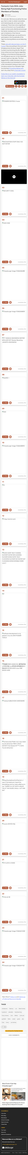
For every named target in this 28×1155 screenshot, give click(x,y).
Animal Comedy (5, 1120)
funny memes (5, 1015)
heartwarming (18, 1012)
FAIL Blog (3, 1115)
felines (16, 1015)
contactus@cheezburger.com (9, 1144)
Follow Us (13, 997)
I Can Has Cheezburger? (14, 1)
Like (5, 1027)
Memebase (4, 1117)
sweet (13, 1019)
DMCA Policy (24, 1152)
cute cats (22, 1015)
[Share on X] (19, 86)
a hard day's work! (20, 70)
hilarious (11, 1008)
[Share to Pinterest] (22, 86)
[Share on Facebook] (16, 86)
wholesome (4, 1008)
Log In (25, 1)
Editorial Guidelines (6, 1134)
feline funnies (22, 1008)
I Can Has (3, 1113)
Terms (13, 1152)
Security (20, 1152)
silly (23, 1019)
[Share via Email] (25, 86)
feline (9, 1019)
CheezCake (4, 1124)
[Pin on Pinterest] (10, 132)
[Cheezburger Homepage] (14, 1148)
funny (7, 1022)
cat (16, 1008)
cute (11, 1015)
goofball (4, 1019)
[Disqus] (14, 1059)
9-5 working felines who (15, 68)
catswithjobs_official (22, 132)
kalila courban (8, 14)
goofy (18, 1019)
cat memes (13, 1022)
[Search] (4, 2)
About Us (3, 1132)
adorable (11, 1012)
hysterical (4, 1012)
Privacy (16, 1152)
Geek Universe (4, 1122)
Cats (3, 1022)
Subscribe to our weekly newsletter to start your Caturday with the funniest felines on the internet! (13, 76)
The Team (3, 1130)
